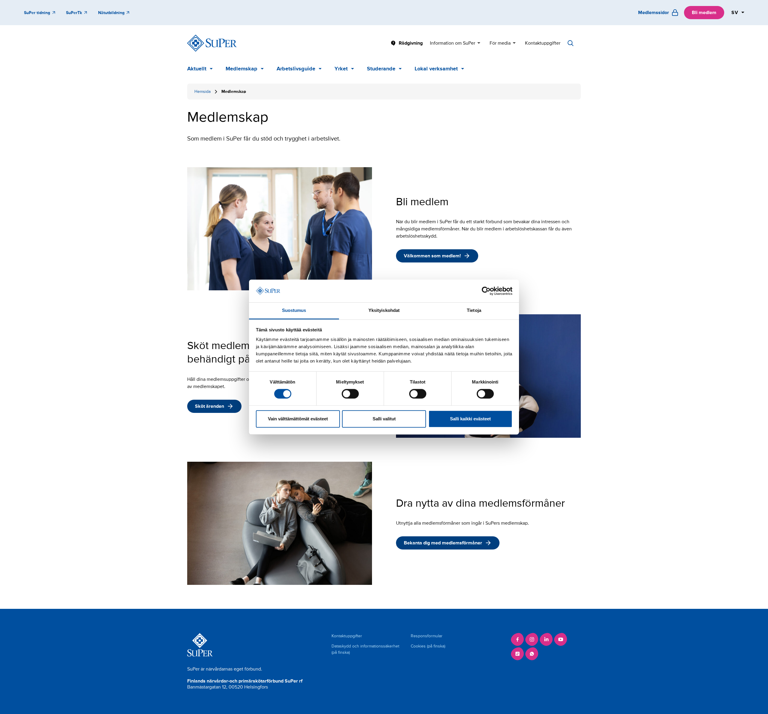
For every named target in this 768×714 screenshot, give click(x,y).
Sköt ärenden (209, 406)
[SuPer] (212, 43)
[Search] (570, 43)
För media (500, 43)
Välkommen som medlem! (432, 256)
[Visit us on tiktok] (517, 653)
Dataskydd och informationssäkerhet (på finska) (365, 649)
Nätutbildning (111, 12)
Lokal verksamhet (436, 68)
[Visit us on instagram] (532, 639)
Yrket (341, 68)
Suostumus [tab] (294, 310)
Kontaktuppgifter (542, 43)
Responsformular (426, 635)
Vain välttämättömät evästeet (298, 418)
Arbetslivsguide (296, 68)
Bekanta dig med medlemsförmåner (443, 543)
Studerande (381, 68)
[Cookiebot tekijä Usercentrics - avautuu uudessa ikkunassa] (486, 290)
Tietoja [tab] (474, 310)
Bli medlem (704, 13)
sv (735, 13)
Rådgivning (411, 43)
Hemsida (202, 91)
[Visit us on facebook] (517, 639)
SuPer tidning (37, 12)
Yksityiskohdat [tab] (384, 310)
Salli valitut (384, 418)
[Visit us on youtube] (560, 639)
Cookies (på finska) (428, 646)
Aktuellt (196, 68)
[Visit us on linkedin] (546, 639)
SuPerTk (74, 12)
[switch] (350, 393)
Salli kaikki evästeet (470, 418)
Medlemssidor (653, 13)
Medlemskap (241, 68)
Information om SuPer (452, 43)
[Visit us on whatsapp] (532, 653)
